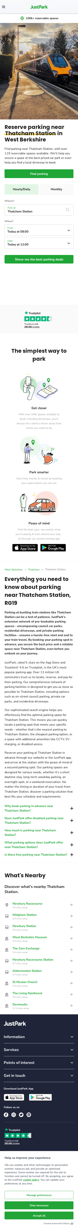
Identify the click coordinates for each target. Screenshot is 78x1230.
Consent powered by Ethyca (56, 1223)
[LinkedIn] (29, 1114)
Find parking (39, 174)
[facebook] (6, 1114)
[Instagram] (13, 1114)
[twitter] (21, 1114)
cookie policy (31, 1180)
